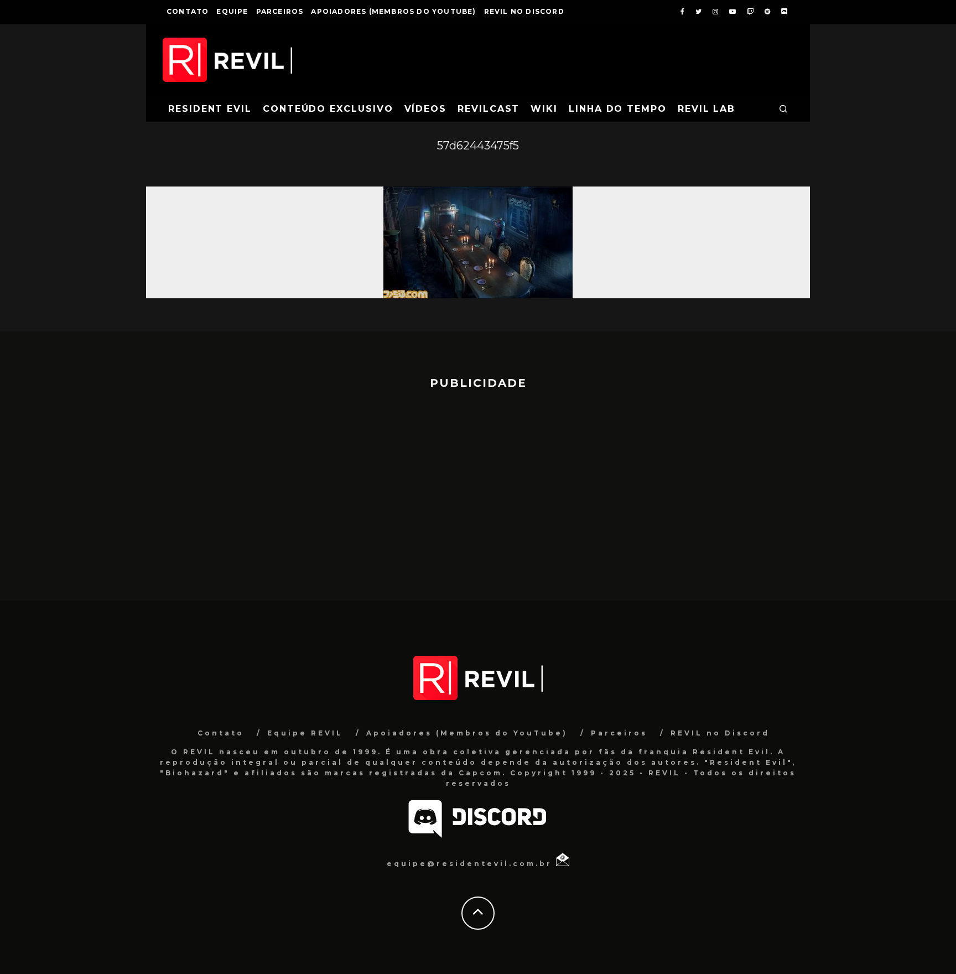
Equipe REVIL (305, 733)
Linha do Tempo (618, 108)
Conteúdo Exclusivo (328, 108)
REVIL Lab (706, 108)
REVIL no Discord (524, 11)
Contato (188, 11)
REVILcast (488, 108)
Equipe (232, 11)
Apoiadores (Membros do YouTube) (393, 11)
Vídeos (425, 108)
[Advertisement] (478, 489)
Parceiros (280, 11)
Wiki (544, 108)
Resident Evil (210, 108)
